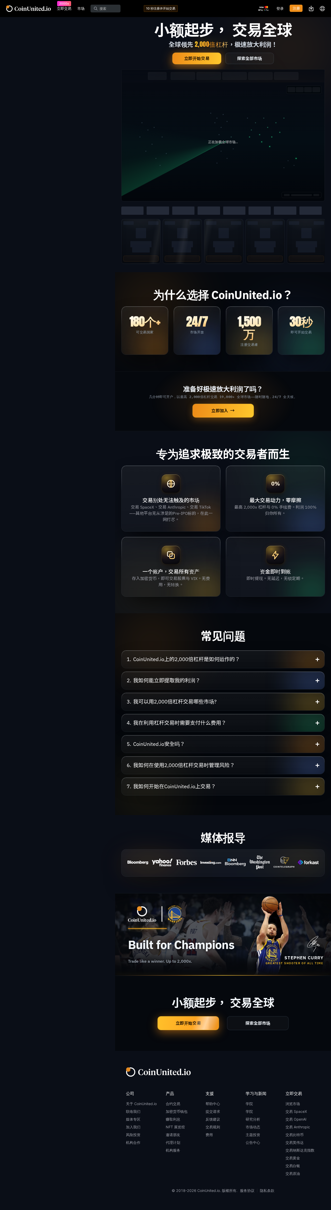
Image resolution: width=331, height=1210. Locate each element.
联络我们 (133, 1111)
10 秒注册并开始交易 (160, 8)
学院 (249, 1103)
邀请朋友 (173, 1134)
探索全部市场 (249, 58)
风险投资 (133, 1134)
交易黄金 (292, 1158)
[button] (223, 659)
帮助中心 (213, 1103)
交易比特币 (294, 1134)
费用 (209, 1134)
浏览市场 (292, 1103)
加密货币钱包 (176, 1111)
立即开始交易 (196, 58)
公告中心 (253, 1142)
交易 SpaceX (296, 1111)
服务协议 (247, 1190)
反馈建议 (213, 1119)
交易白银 (292, 1165)
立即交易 (64, 8)
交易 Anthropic (297, 1127)
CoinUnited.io (28, 8)
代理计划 (173, 1142)
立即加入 (223, 411)
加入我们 (133, 1127)
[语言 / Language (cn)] (322, 8)
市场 (81, 8)
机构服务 (173, 1150)
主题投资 (253, 1134)
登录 (280, 8)
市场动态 (253, 1127)
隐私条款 (267, 1190)
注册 (296, 8)
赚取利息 (173, 1119)
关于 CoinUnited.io (141, 1103)
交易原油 (292, 1173)
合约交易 (173, 1103)
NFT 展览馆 (175, 1127)
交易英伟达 (294, 1142)
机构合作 (133, 1142)
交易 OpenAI (295, 1119)
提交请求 (213, 1111)
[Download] (311, 8)
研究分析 (253, 1119)
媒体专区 (133, 1119)
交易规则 (213, 1127)
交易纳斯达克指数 (299, 1150)
